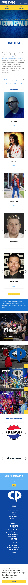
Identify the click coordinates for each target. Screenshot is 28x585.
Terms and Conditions (13, 547)
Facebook (4, 80)
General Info (21, 8)
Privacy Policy (13, 545)
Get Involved (14, 526)
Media (14, 506)
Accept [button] (14, 581)
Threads (19, 80)
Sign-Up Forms (13, 516)
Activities (7, 8)
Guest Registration (13, 534)
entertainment (13, 56)
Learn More (8, 336)
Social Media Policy (13, 542)
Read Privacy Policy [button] (8, 577)
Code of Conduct (13, 549)
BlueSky (15, 80)
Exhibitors (13, 518)
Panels (13, 523)
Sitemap (14, 552)
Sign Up (14, 485)
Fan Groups (13, 521)
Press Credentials (13, 510)
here (12, 78)
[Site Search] (19, 2)
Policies (14, 539)
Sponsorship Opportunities (13, 532)
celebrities (20, 58)
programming (11, 58)
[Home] (7, 2)
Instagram (9, 80)
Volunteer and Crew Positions (13, 529)
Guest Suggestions (13, 536)
